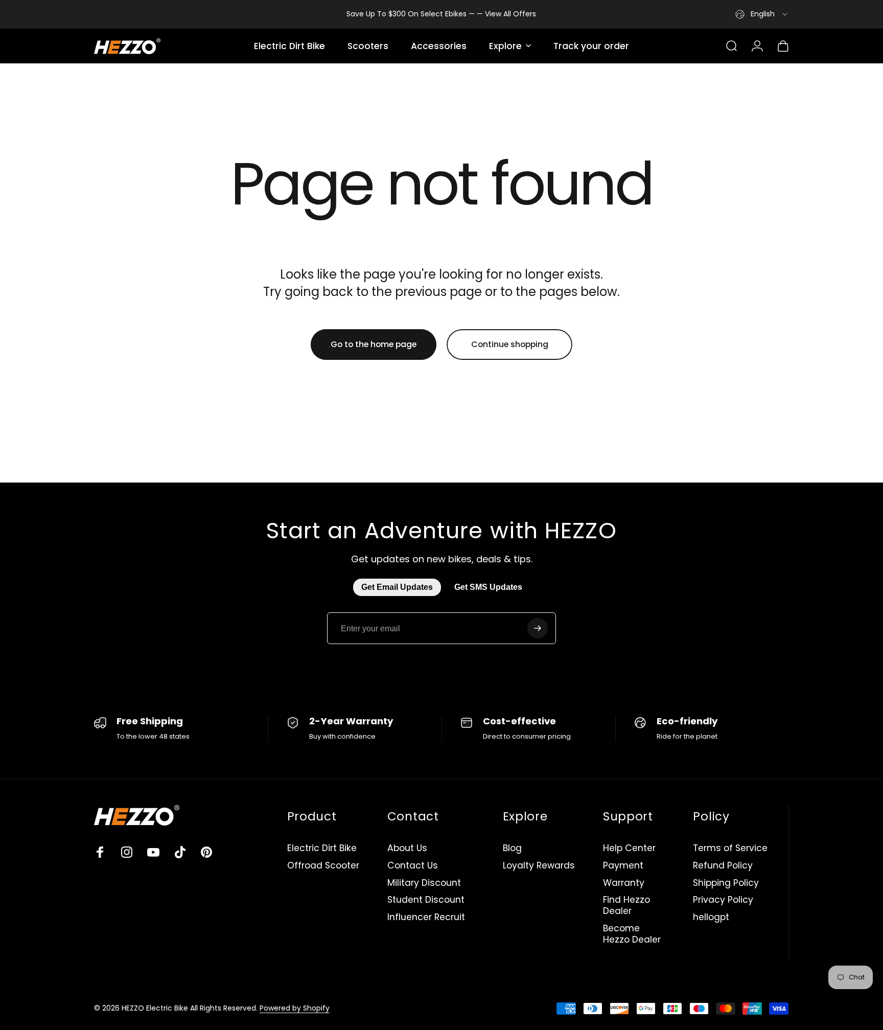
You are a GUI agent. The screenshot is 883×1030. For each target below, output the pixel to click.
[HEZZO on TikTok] (180, 852)
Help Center (629, 848)
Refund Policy (723, 866)
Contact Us (412, 866)
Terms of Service (730, 848)
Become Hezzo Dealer (632, 934)
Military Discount (424, 883)
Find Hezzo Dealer (626, 906)
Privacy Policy (723, 900)
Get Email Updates (397, 587)
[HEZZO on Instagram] (127, 852)
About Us (407, 848)
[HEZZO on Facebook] (100, 852)
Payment (623, 866)
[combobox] (762, 14)
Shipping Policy (726, 883)
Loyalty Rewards (539, 866)
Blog (512, 848)
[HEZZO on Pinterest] (206, 852)
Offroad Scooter (323, 866)
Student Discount (425, 900)
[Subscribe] (537, 628)
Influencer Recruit (426, 917)
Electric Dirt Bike (322, 848)
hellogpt (711, 917)
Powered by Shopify (295, 1008)
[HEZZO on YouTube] (153, 852)
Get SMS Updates (488, 587)
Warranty (623, 883)
